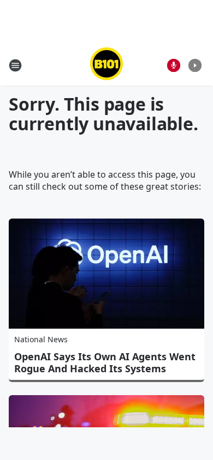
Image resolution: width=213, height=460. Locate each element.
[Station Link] (106, 65)
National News (41, 339)
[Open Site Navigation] (15, 65)
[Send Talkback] (173, 65)
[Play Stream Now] (195, 65)
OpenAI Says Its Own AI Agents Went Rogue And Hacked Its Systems (105, 362)
